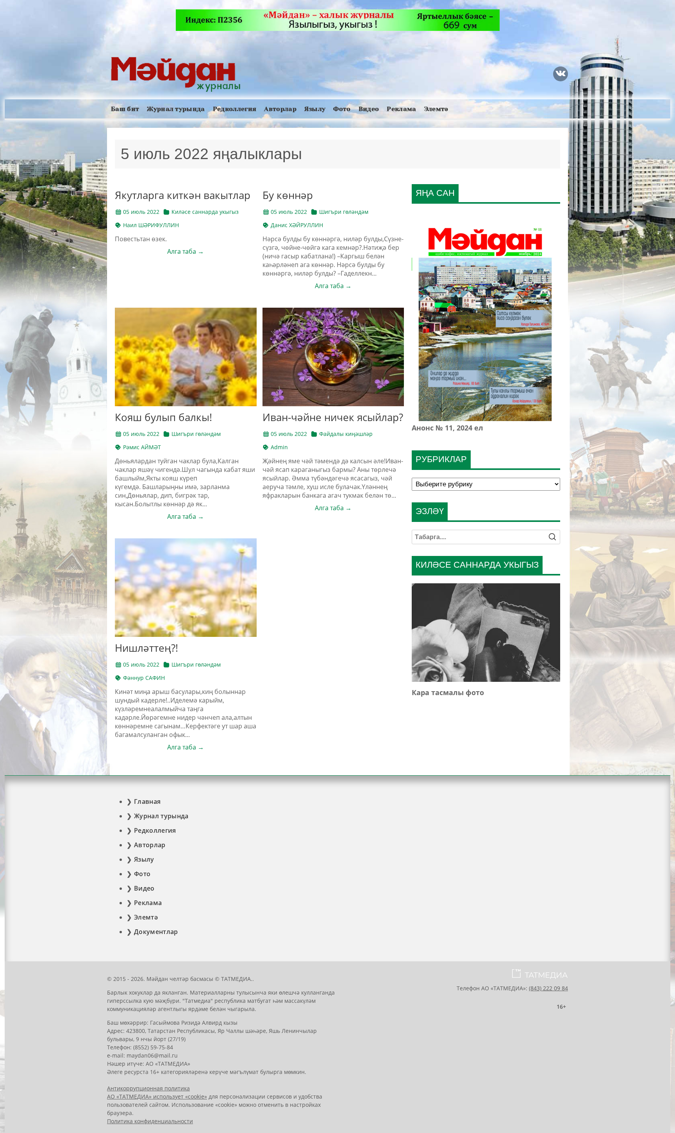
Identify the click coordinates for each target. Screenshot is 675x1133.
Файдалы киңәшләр (346, 433)
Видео (369, 109)
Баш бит (125, 109)
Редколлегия (235, 109)
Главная (147, 801)
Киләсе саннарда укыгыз (205, 211)
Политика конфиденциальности (150, 1121)
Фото (341, 109)
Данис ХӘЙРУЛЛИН (297, 225)
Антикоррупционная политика (148, 1088)
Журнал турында (176, 109)
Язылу (315, 109)
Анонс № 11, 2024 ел (447, 427)
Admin (279, 447)
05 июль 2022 (141, 211)
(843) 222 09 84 (548, 988)
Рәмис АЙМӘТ (142, 447)
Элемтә (436, 109)
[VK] (560, 73)
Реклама (401, 109)
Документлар (156, 931)
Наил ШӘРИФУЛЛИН (151, 225)
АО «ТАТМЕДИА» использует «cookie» (157, 1096)
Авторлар (280, 109)
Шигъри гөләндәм (343, 211)
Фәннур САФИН (144, 677)
